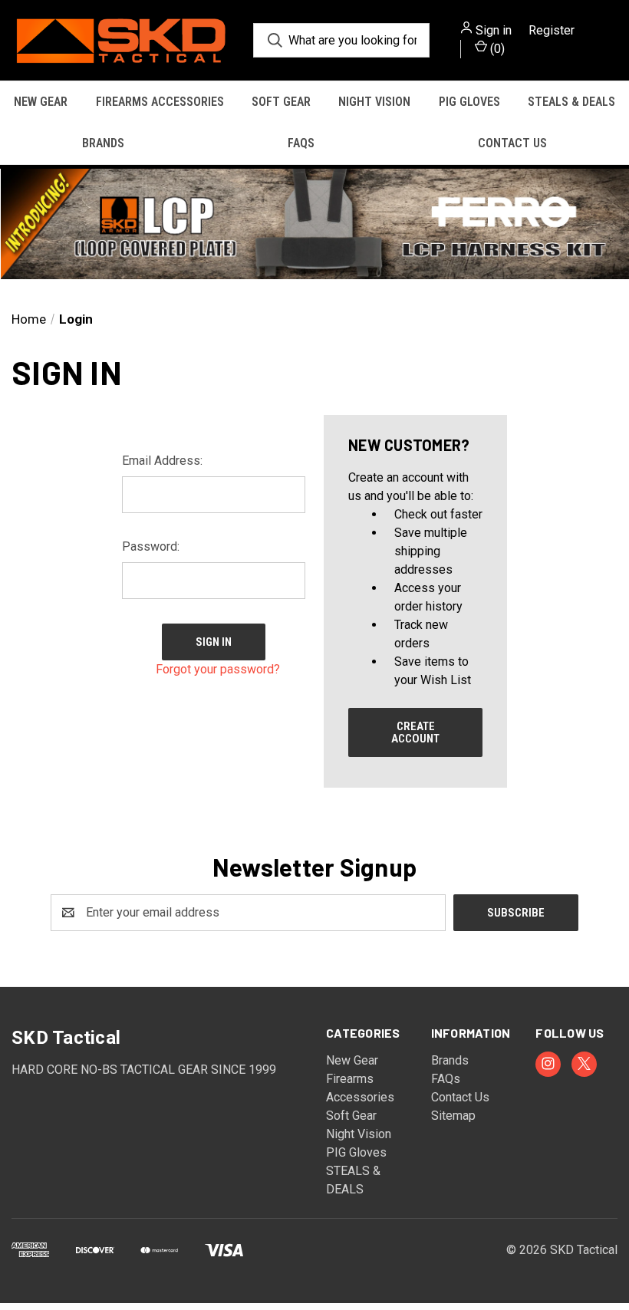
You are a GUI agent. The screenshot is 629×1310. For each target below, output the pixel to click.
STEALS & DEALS (571, 101)
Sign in (494, 30)
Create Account (415, 732)
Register (552, 30)
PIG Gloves (469, 101)
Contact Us (512, 143)
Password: (150, 546)
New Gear (41, 101)
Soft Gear (281, 101)
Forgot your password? (218, 669)
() (496, 48)
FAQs (301, 143)
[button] (314, 224)
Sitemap (453, 1115)
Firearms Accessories (160, 101)
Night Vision (374, 101)
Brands (103, 143)
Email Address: (162, 460)
